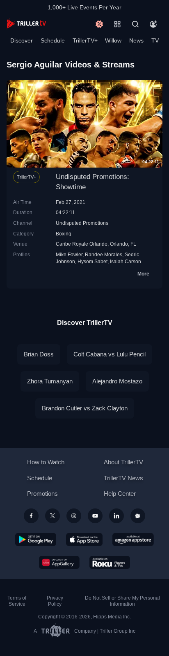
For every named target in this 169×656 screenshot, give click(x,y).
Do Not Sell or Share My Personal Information (122, 601)
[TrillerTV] (26, 24)
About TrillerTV (123, 462)
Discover (21, 40)
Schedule (53, 40)
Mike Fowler (69, 254)
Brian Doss (39, 354)
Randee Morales (103, 254)
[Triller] (137, 515)
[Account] (153, 24)
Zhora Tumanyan (50, 381)
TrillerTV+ (85, 40)
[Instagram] (73, 515)
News (136, 40)
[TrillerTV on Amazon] (133, 539)
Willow (113, 40)
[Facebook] (31, 515)
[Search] (135, 24)
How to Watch (45, 462)
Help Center (120, 493)
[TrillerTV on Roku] (109, 562)
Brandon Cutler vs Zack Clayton (85, 408)
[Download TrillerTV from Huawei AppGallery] (59, 562)
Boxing (63, 233)
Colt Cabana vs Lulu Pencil (109, 354)
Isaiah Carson (125, 261)
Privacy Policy (55, 601)
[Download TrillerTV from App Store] (84, 539)
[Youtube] (95, 515)
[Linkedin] (116, 515)
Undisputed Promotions (82, 223)
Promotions (42, 493)
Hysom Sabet (92, 261)
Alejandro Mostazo (117, 381)
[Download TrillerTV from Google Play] (35, 539)
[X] (52, 515)
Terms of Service (16, 601)
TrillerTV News (123, 478)
